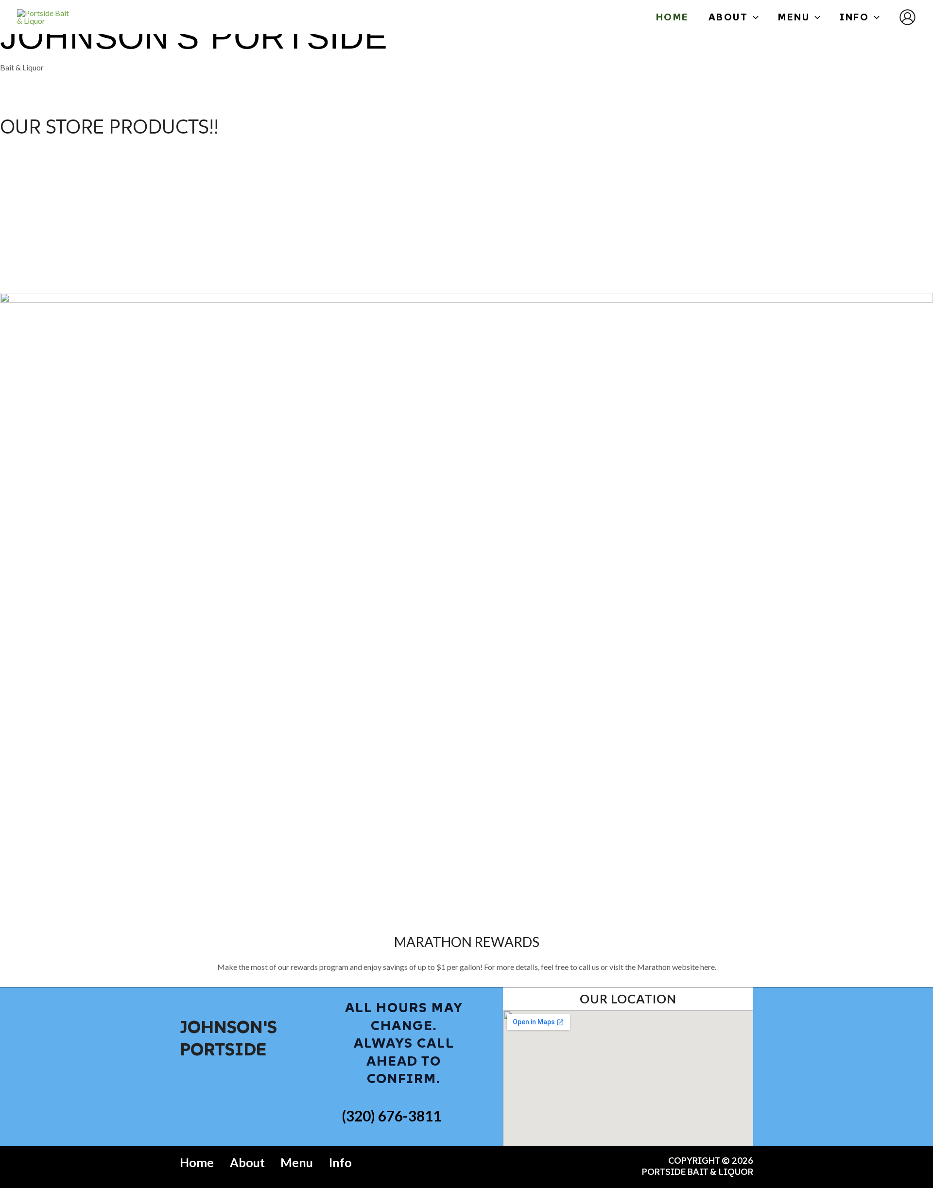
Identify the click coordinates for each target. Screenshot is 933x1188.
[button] (753, 17)
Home (197, 1162)
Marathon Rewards (466, 941)
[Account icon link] (907, 17)
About (247, 1162)
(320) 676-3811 (391, 1115)
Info (340, 1162)
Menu (296, 1162)
